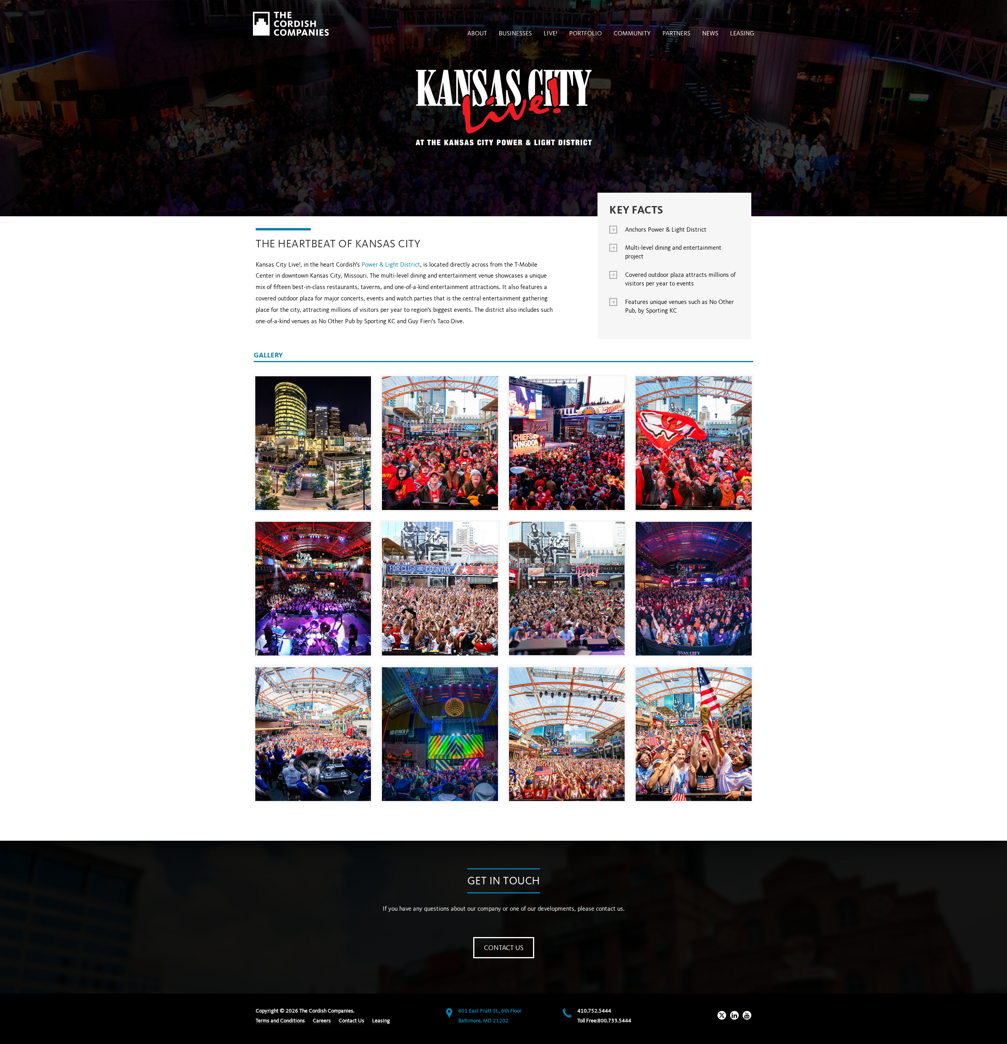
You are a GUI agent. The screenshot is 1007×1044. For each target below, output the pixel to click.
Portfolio (585, 34)
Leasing (742, 34)
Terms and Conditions (280, 1021)
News (710, 34)
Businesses (515, 34)
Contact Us (504, 948)
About (477, 34)
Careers (322, 1021)
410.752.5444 (594, 1011)
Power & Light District (390, 265)
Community (632, 34)
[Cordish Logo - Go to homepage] (291, 24)
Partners (676, 34)
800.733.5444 (614, 1021)
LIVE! (550, 34)
